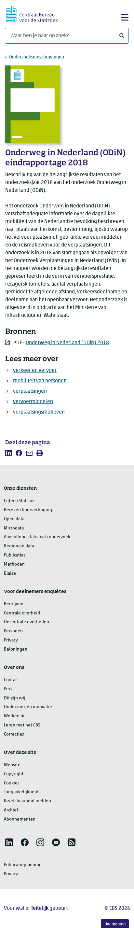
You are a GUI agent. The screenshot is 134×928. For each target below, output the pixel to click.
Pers (8, 689)
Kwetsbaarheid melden (27, 801)
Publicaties (15, 555)
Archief (11, 810)
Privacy (11, 640)
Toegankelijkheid (21, 792)
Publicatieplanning (23, 865)
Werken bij (15, 716)
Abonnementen (19, 819)
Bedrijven (13, 604)
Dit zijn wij (14, 698)
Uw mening (115, 924)
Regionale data (19, 546)
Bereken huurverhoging (28, 510)
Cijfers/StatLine (19, 501)
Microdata (14, 528)
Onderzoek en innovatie (28, 707)
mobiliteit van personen (40, 381)
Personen (13, 631)
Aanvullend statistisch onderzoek (37, 537)
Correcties (14, 734)
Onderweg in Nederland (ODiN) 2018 (67, 342)
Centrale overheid (22, 613)
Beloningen (15, 649)
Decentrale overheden (26, 622)
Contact (11, 680)
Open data (14, 519)
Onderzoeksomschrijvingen (36, 57)
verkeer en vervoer (35, 370)
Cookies (12, 783)
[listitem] (8, 453)
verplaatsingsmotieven (39, 412)
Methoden (14, 564)
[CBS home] (32, 13)
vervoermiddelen (33, 401)
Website (12, 765)
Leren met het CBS (22, 725)
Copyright (13, 774)
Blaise (10, 573)
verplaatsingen (30, 391)
